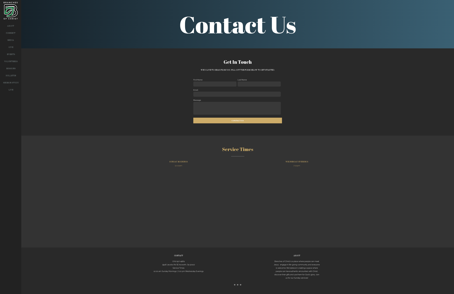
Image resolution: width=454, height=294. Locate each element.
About (11, 26)
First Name (198, 80)
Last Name (242, 80)
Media (10, 40)
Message (197, 100)
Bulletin (11, 76)
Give (11, 47)
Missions (11, 69)
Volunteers (11, 62)
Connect (11, 33)
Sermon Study (11, 83)
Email (195, 90)
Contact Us (238, 120)
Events (11, 54)
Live (11, 90)
